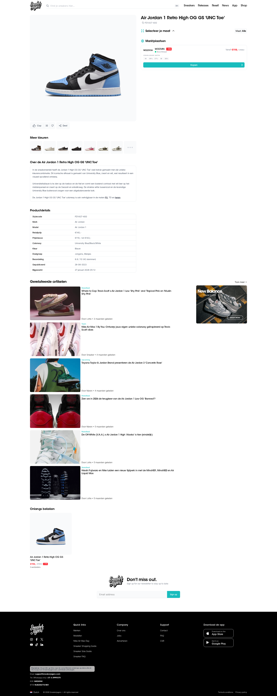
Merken (76, 630)
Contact (164, 630)
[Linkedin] (41, 644)
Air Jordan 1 (80, 227)
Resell (215, 5)
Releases (203, 5)
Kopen (216, 64)
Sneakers (189, 5)
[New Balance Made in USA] (221, 304)
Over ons (121, 630)
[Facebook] (36, 639)
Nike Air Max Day (81, 641)
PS (106, 197)
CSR (162, 641)
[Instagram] (31, 639)
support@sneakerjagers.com (47, 674)
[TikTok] (36, 644)
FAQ (162, 635)
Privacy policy (241, 692)
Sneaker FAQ (79, 656)
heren (117, 197)
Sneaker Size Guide (82, 651)
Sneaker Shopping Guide (84, 646)
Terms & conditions (225, 692)
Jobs (119, 635)
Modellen (77, 635)
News (225, 5)
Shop (244, 5)
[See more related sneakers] (130, 147)
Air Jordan (80, 222)
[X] (41, 639)
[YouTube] (31, 644)
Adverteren (122, 641)
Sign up (173, 594)
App (234, 5)
